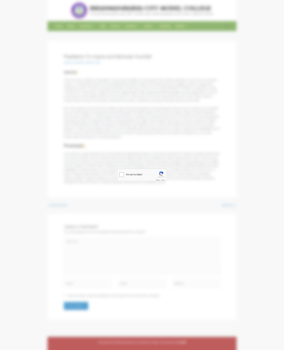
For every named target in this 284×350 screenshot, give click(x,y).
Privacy (158, 180)
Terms (163, 180)
